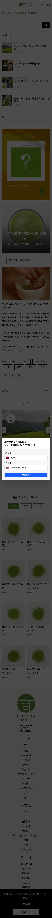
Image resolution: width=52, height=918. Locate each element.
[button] (26, 457)
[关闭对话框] (48, 440)
